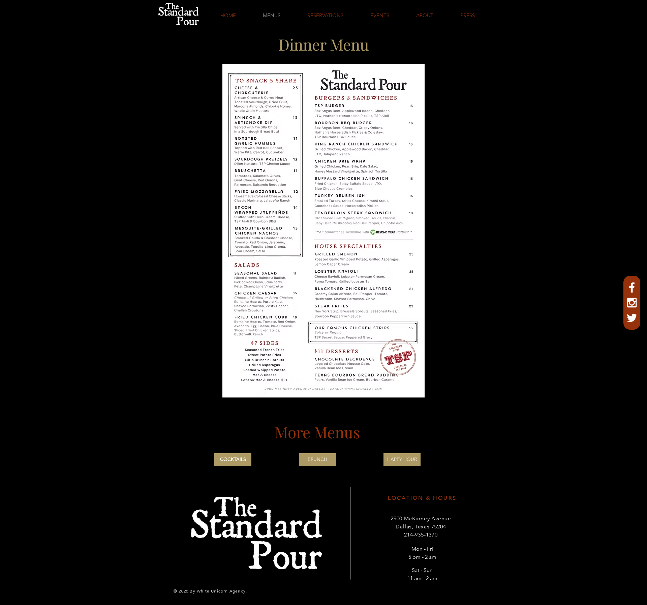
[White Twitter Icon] (632, 318)
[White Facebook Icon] (632, 287)
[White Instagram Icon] (632, 302)
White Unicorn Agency (221, 591)
